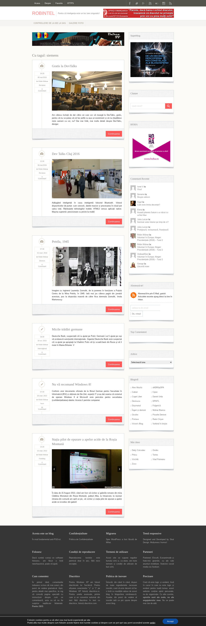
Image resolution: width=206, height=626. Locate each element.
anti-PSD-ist (55, 502)
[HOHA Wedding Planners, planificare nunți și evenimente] (151, 162)
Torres (155, 455)
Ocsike (135, 415)
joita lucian (142, 227)
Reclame (42, 85)
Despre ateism (143, 197)
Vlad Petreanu (159, 459)
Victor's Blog (137, 424)
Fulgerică (157, 405)
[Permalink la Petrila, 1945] (87, 266)
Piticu (134, 455)
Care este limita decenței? (148, 205)
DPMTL (156, 401)
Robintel (43, 13)
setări (152, 622)
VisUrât (135, 459)
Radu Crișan (158, 419)
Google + (143, 3)
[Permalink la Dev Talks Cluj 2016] (87, 178)
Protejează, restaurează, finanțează (152, 230)
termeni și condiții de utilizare (120, 526)
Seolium (155, 529)
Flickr (157, 3)
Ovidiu (155, 450)
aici (87, 523)
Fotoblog (42, 459)
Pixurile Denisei (159, 415)
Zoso (134, 464)
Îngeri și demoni (139, 410)
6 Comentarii (42, 265)
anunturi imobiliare (151, 526)
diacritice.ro (94, 554)
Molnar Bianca (159, 410)
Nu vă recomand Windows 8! (71, 384)
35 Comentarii (42, 408)
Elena (139, 210)
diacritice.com (90, 566)
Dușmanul (136, 405)
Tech (42, 403)
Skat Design (61, 584)
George (140, 264)
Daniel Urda (158, 396)
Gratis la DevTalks (64, 66)
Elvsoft (155, 520)
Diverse (42, 261)
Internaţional (42, 348)
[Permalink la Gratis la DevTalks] (87, 91)
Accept (170, 621)
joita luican (142, 219)
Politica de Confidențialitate (81, 502)
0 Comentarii (42, 90)
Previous (54, 449)
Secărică (88, 548)
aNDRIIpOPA (158, 387)
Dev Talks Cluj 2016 (66, 154)
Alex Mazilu (137, 387)
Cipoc (155, 392)
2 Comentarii (42, 463)
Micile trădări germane (67, 329)
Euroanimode (165, 520)
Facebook (129, 3)
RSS (170, 3)
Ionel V (140, 186)
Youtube (150, 3)
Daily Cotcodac (138, 450)
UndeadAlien (142, 254)
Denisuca (136, 401)
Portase (135, 419)
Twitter (136, 3)
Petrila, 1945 (60, 241)
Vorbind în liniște (160, 424)
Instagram (163, 3)
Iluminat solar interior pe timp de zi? (152, 222)
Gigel (139, 202)
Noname (140, 194)
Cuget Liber (137, 396)
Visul (139, 189)
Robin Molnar (143, 235)
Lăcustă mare (143, 266)
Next (119, 449)
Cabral (135, 392)
